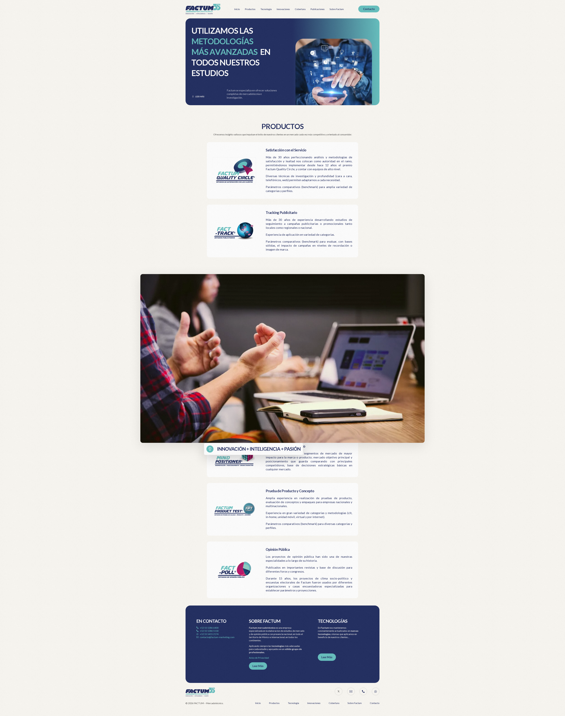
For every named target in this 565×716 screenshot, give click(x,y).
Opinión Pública (278, 549)
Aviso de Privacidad (259, 657)
